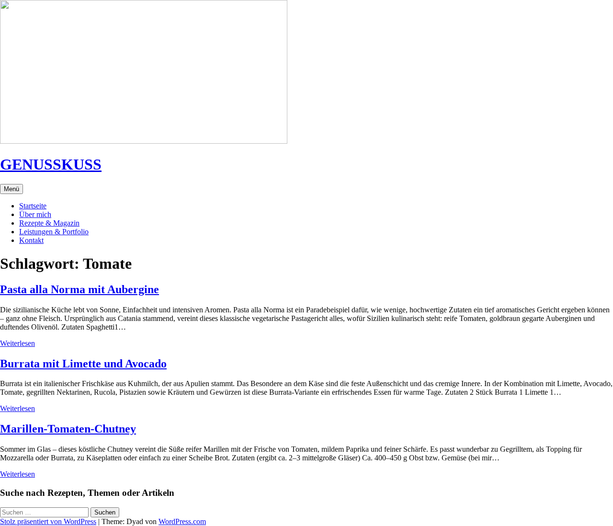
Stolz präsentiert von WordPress (48, 521)
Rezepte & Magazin (49, 223)
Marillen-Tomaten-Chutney (68, 429)
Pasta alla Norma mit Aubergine (79, 289)
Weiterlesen (17, 343)
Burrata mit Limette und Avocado (83, 363)
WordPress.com (182, 521)
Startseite (32, 206)
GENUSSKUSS (51, 164)
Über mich (35, 214)
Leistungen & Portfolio (54, 232)
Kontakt (31, 240)
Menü (11, 189)
